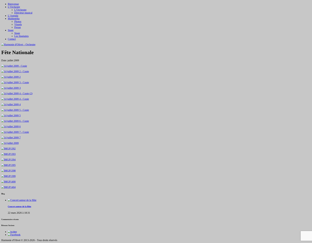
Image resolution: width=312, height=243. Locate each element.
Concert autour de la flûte (19, 206)
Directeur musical (23, 12)
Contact (12, 39)
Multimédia (14, 18)
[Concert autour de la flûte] (22, 200)
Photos (17, 21)
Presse (17, 27)
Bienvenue (13, 4)
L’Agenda (13, 15)
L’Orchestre (14, 7)
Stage (10, 30)
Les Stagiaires (21, 36)
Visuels (18, 24)
